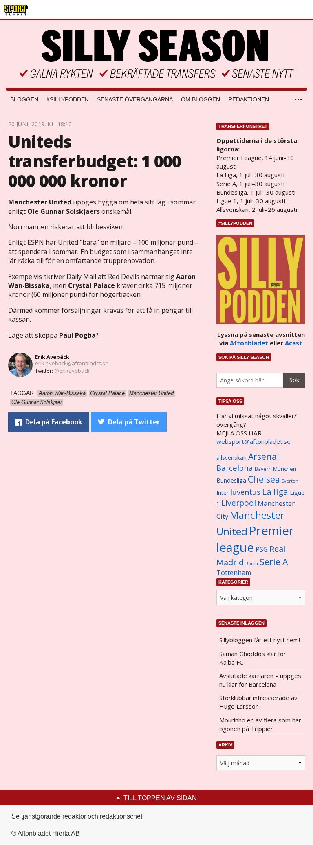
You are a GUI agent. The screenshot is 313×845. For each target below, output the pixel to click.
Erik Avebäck (52, 356)
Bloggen (24, 99)
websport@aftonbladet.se (253, 441)
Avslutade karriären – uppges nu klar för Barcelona (260, 680)
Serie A (274, 562)
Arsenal (263, 456)
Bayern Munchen (275, 468)
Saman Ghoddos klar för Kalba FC (252, 658)
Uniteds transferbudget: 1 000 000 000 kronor (94, 161)
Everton (290, 481)
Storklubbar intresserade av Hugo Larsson (258, 702)
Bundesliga (231, 480)
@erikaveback (72, 370)
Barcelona (234, 468)
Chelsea (264, 479)
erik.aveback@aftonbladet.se (71, 363)
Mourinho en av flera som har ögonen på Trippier (260, 724)
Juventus (245, 492)
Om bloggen (200, 99)
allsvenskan (231, 457)
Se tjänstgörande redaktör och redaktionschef (76, 816)
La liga (275, 491)
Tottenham (233, 572)
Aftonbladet (249, 343)
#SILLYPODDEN (67, 99)
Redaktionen (248, 99)
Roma (251, 563)
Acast (293, 343)
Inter (222, 492)
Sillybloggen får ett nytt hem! (259, 640)
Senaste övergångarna (135, 99)
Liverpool (238, 502)
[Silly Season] (156, 54)
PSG (262, 549)
